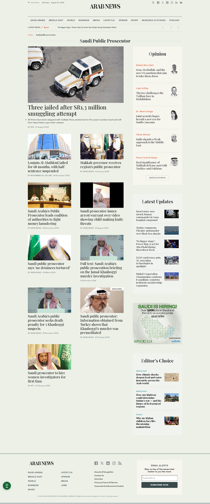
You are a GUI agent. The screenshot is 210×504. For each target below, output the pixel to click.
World (71, 20)
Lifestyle (109, 20)
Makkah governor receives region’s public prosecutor (100, 164)
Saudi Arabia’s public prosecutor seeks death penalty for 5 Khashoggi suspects (46, 322)
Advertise (98, 479)
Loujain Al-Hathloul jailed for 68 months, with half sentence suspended (48, 166)
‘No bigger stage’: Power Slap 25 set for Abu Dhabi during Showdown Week (87, 27)
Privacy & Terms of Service (106, 482)
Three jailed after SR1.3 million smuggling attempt (67, 110)
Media (96, 20)
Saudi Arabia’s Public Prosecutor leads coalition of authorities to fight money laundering (47, 217)
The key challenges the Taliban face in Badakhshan (150, 96)
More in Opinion (157, 178)
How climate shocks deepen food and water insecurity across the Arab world (149, 379)
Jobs (64, 485)
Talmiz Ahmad (143, 134)
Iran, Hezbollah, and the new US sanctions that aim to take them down (151, 73)
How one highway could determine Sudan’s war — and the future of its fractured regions (148, 400)
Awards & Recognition (103, 472)
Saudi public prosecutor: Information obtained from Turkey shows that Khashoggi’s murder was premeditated (101, 324)
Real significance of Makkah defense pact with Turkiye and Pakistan (151, 165)
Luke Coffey (142, 88)
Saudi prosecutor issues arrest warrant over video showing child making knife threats (101, 217)
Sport (134, 20)
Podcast (174, 20)
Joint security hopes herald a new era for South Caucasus (148, 119)
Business (84, 20)
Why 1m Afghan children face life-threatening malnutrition (146, 422)
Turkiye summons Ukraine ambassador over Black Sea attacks (148, 230)
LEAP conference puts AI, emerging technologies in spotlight (148, 262)
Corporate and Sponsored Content (109, 486)
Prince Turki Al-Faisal (146, 157)
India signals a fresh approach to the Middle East (150, 142)
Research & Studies (154, 20)
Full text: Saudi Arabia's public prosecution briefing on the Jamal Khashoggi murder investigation (101, 269)
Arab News (35, 3)
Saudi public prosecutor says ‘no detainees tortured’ (49, 265)
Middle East (56, 20)
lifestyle (67, 472)
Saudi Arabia (37, 20)
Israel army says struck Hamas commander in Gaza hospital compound (147, 216)
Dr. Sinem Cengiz (144, 111)
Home (30, 35)
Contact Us (99, 475)
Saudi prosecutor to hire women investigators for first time (47, 376)
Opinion (123, 20)
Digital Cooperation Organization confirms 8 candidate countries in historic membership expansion (149, 279)
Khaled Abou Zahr (145, 65)
